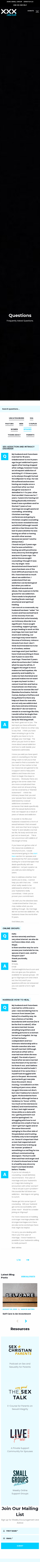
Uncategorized (16, 418)
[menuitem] (14, 1)
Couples (33, 423)
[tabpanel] (20, 1299)
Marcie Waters (28, 1309)
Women (14, 429)
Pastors (9, 423)
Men (21, 423)
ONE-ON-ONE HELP (20, 5)
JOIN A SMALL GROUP (14, 1)
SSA (31, 418)
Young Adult (14, 435)
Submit (20, 1546)
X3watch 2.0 (28, 1)
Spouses (27, 429)
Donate (31, 11)
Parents (30, 435)
